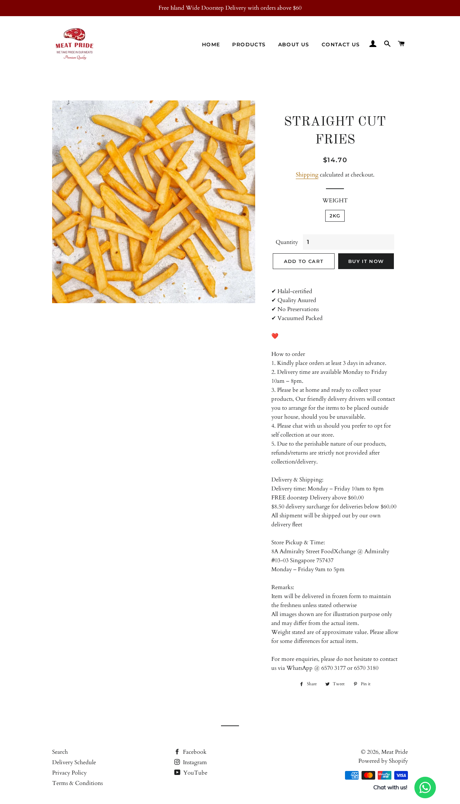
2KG (335, 215)
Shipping (307, 175)
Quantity (287, 242)
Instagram (194, 762)
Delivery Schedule (74, 762)
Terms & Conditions (77, 783)
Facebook (194, 752)
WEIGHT (335, 200)
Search (60, 752)
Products (249, 44)
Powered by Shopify (383, 761)
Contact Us (341, 44)
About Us (293, 44)
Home (211, 44)
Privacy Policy (69, 773)
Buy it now (366, 261)
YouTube (194, 773)
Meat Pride (394, 752)
